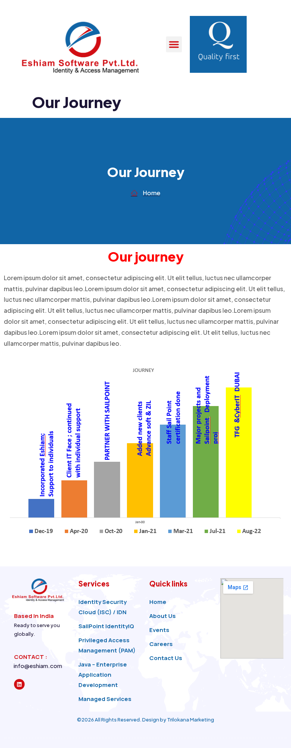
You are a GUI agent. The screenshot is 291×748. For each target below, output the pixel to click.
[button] (174, 44)
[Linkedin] (19, 684)
